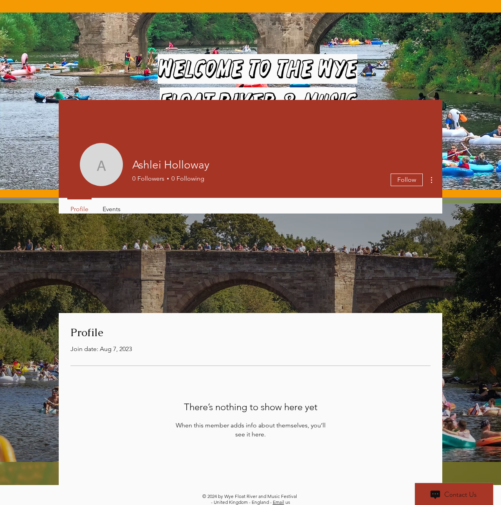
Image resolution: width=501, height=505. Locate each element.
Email (278, 502)
